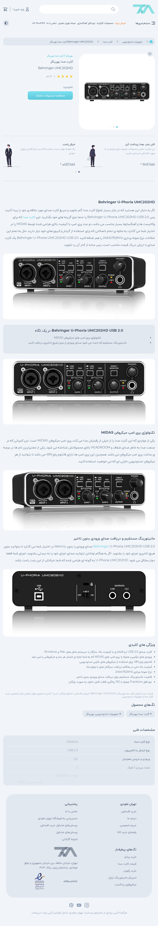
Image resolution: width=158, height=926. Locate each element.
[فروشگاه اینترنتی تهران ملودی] (144, 9)
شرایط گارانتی (69, 839)
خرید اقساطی (128, 811)
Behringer (101, 546)
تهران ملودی (128, 804)
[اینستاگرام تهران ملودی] (86, 905)
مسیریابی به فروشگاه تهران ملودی (57, 818)
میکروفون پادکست (125, 884)
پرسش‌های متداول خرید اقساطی (58, 825)
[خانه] (151, 41)
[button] (117, 127)
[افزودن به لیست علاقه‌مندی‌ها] (150, 54)
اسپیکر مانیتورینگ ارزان (122, 877)
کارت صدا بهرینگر (55, 55)
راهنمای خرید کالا (126, 832)
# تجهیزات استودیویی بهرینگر (103, 714)
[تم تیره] (6, 23)
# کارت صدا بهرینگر (140, 714)
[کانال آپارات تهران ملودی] (71, 905)
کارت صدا (29, 217)
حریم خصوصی (128, 825)
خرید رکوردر (130, 870)
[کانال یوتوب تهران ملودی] (79, 905)
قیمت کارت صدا (127, 863)
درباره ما (131, 818)
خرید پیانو (130, 856)
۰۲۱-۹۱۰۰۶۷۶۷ (38, 23)
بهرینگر (69, 55)
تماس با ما (71, 811)
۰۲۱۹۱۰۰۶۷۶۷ (70, 881)
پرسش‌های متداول (66, 832)
